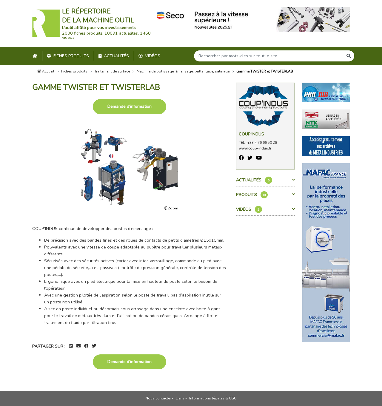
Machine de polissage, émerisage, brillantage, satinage (183, 71)
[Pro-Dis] (326, 92)
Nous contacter (158, 398)
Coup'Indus (251, 134)
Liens (180, 398)
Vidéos (152, 56)
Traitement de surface (112, 71)
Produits (251, 194)
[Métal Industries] (326, 146)
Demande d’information (129, 106)
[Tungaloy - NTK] (326, 119)
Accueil (47, 71)
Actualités (116, 56)
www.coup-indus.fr (255, 148)
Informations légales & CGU (213, 398)
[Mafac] (326, 252)
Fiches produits (71, 56)
